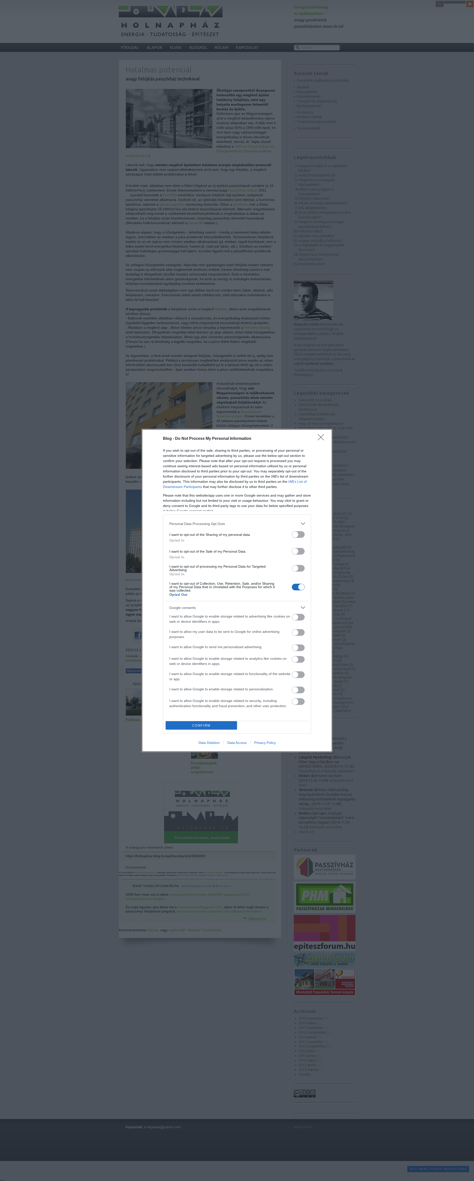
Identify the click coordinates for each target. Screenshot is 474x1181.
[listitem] (237, 523)
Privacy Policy (265, 743)
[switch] (298, 534)
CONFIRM (201, 725)
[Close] (322, 439)
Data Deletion (209, 743)
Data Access (237, 743)
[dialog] (237, 590)
